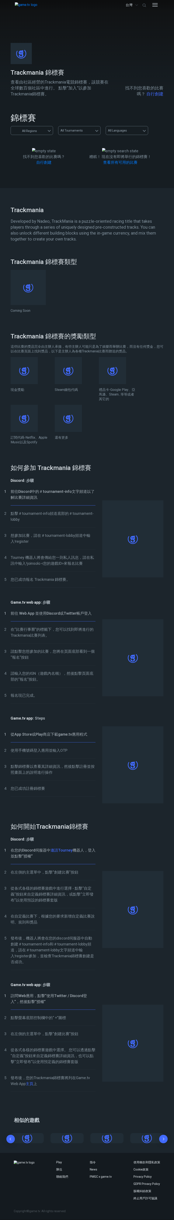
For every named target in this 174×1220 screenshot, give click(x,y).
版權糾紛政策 (142, 1191)
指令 (93, 1162)
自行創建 (154, 93)
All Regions (29, 131)
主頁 (29, 1083)
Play (59, 1162)
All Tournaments (71, 130)
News (93, 1169)
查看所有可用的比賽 (120, 162)
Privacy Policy (142, 1176)
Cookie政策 (141, 1169)
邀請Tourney (62, 850)
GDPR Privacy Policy (146, 1184)
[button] (10, 1140)
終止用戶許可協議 (145, 1198)
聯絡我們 (62, 1176)
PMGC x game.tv (101, 1176)
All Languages (117, 130)
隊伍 (59, 1169)
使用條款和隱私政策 (146, 1162)
